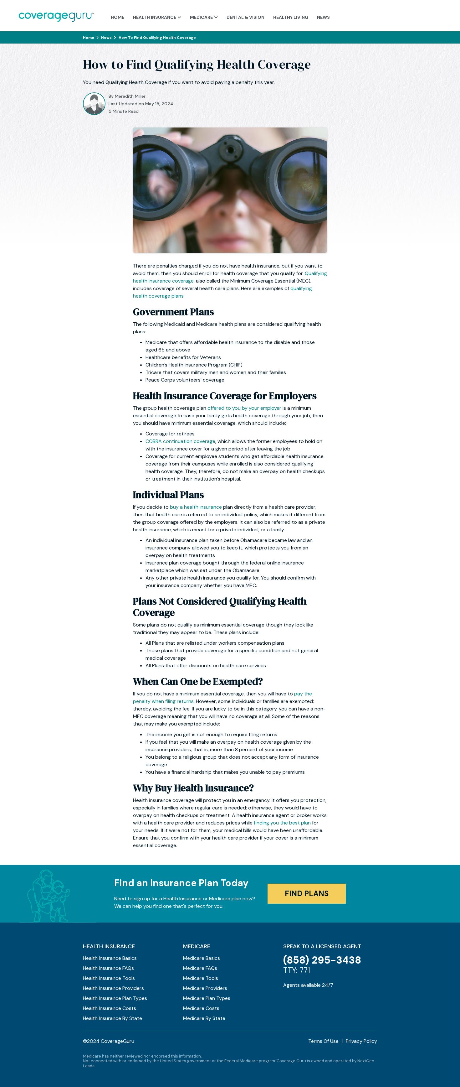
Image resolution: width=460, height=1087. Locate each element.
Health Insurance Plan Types (115, 998)
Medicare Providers (205, 988)
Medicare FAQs (200, 968)
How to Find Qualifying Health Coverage (157, 37)
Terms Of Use (323, 1041)
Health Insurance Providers (113, 988)
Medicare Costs (201, 1008)
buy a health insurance (196, 507)
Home (117, 17)
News (323, 17)
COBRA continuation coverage (180, 441)
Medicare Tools (200, 978)
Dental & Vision (245, 17)
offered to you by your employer (244, 408)
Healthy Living (290, 17)
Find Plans (307, 893)
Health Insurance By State (112, 1018)
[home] (56, 15)
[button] (157, 15)
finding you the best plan (282, 822)
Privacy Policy (361, 1041)
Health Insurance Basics (110, 958)
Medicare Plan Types (206, 998)
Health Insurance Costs (109, 1008)
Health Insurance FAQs (108, 968)
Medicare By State (204, 1018)
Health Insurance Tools (109, 978)
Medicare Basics (201, 958)
